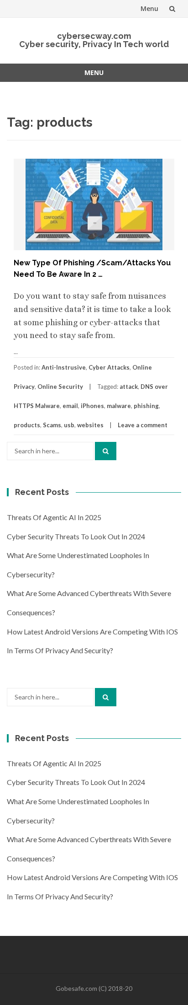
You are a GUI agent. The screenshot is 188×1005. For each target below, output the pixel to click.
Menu (149, 8)
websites (90, 425)
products (27, 425)
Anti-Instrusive (64, 367)
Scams (52, 425)
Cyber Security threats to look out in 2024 (76, 536)
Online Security (60, 386)
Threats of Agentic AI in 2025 (54, 517)
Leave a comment (142, 425)
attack (129, 386)
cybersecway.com (94, 36)
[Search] (105, 451)
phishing (146, 405)
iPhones (92, 405)
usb (69, 425)
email (70, 405)
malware (119, 405)
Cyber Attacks (109, 367)
